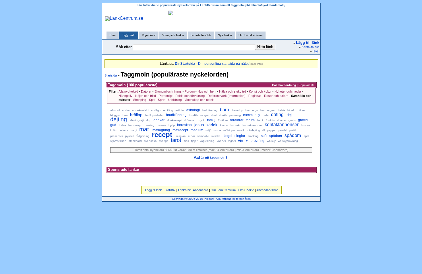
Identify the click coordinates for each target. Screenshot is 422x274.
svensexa (150, 140)
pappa (271, 130)
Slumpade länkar (173, 35)
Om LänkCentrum (251, 35)
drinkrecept (174, 120)
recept (162, 134)
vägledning (207, 140)
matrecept (180, 130)
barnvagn (251, 110)
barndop (237, 110)
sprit (306, 136)
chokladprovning (230, 115)
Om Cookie (246, 190)
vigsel (232, 140)
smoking (253, 136)
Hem (112, 35)
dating (277, 114)
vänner (221, 140)
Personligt (166, 95)
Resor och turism (276, 95)
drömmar (189, 120)
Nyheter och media (287, 91)
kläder (224, 125)
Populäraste (307, 85)
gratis (292, 120)
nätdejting (253, 130)
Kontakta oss (310, 46)
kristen (305, 125)
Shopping (139, 99)
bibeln (291, 110)
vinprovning (255, 141)
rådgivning (143, 136)
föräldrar (236, 120)
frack (260, 120)
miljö (208, 130)
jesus (199, 124)
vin (240, 140)
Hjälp (316, 51)
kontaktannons (252, 125)
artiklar (179, 110)
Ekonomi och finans (168, 91)
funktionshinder (276, 120)
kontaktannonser (282, 124)
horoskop (184, 125)
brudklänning (176, 115)
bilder (301, 110)
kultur (113, 130)
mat (144, 129)
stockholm (135, 140)
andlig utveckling (162, 110)
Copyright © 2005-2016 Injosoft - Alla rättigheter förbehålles (211, 198)
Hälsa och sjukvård (232, 91)
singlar (240, 136)
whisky (271, 140)
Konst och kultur (260, 91)
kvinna (124, 130)
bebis (281, 110)
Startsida (110, 75)
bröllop (136, 114)
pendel (282, 130)
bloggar (115, 115)
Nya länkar (225, 35)
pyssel (129, 136)
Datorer (146, 91)
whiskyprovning (288, 140)
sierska (215, 136)
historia (161, 125)
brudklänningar (199, 115)
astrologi (193, 110)
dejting (118, 119)
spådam (275, 136)
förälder (223, 120)
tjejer (194, 140)
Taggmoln (128, 35)
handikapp (135, 125)
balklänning (210, 110)
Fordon (190, 91)
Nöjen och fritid (145, 95)
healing (149, 125)
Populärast (149, 35)
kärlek (211, 124)
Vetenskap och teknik (199, 99)
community (251, 115)
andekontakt (140, 110)
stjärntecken (118, 140)
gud (113, 125)
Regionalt (254, 95)
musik (241, 130)
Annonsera (200, 190)
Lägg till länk (153, 190)
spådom (292, 135)
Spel (152, 99)
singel (227, 136)
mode (217, 130)
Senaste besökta (201, 35)
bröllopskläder (154, 115)
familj (211, 120)
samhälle (203, 136)
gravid (303, 120)
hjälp (172, 125)
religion (181, 136)
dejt (290, 115)
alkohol (115, 110)
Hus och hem (207, 91)
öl (263, 130)
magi (134, 130)
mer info (256, 63)
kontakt (235, 125)
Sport (161, 99)
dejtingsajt (137, 120)
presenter (116, 136)
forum (250, 120)
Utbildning (175, 99)
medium (197, 130)
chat (214, 115)
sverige (164, 140)
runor (191, 136)
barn (224, 109)
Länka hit (184, 190)
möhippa (229, 130)
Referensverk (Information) (226, 95)
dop (148, 120)
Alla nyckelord (128, 91)
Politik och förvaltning (190, 95)
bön (125, 115)
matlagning (161, 130)
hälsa (122, 125)
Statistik (169, 190)
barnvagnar (268, 110)
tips (186, 140)
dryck (201, 120)
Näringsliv (125, 95)
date (266, 115)
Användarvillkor (267, 190)
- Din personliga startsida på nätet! (212, 64)
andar (126, 110)
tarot (176, 140)
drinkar (159, 120)
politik (293, 130)
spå (264, 136)
